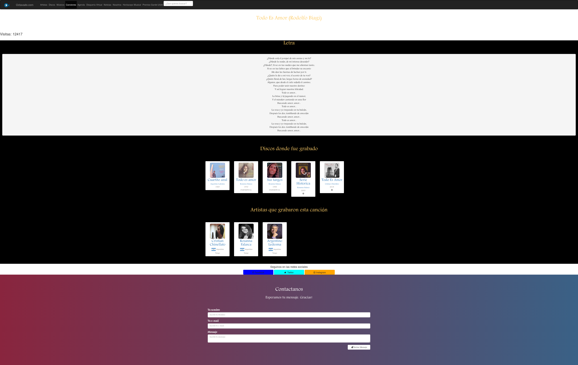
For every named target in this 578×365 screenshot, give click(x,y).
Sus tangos (275, 180)
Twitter (290, 272)
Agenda (81, 4)
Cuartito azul (217, 180)
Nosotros (117, 4)
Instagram (321, 272)
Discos (52, 4)
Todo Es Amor (332, 180)
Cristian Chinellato (332, 184)
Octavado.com (24, 5)
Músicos (60, 4)
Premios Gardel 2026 (153, 4)
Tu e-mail (213, 321)
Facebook (259, 272)
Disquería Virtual (94, 4)
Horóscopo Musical (132, 4)
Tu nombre (214, 310)
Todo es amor (246, 180)
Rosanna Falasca (246, 184)
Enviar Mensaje (360, 347)
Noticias (107, 4)
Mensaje (212, 332)
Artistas (43, 4)
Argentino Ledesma (217, 184)
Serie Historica (303, 182)
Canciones (71, 4)
